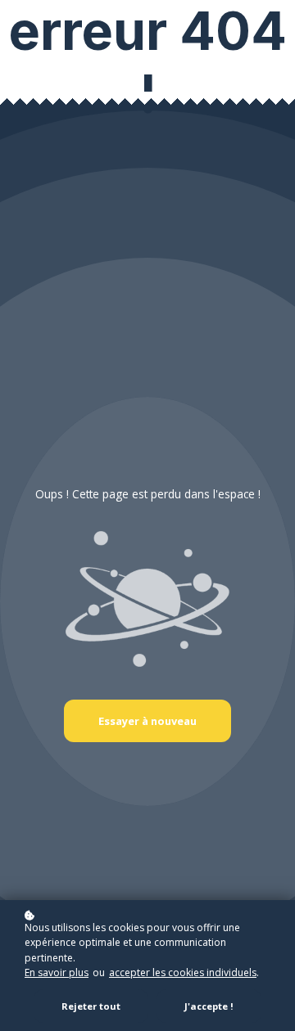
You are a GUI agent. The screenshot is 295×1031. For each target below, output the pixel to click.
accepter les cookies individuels (182, 972)
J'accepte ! (209, 1006)
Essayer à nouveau (147, 721)
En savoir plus (56, 972)
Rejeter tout (90, 1006)
